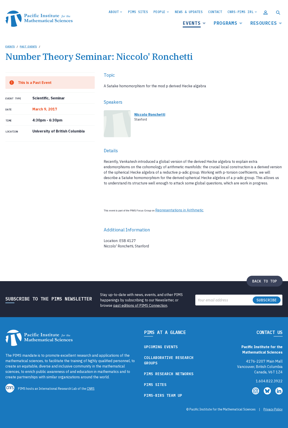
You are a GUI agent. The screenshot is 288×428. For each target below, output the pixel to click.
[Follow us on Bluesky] (268, 393)
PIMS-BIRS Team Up (163, 395)
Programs (225, 23)
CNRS (90, 389)
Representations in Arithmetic (179, 210)
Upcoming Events (161, 347)
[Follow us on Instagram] (256, 393)
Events (192, 23)
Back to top (264, 281)
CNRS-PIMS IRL (240, 12)
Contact (215, 12)
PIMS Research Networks (169, 374)
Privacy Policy (273, 409)
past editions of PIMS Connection (140, 305)
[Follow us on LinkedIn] (279, 393)
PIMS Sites (138, 12)
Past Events (28, 46)
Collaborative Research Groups (169, 360)
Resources (263, 23)
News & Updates (189, 12)
